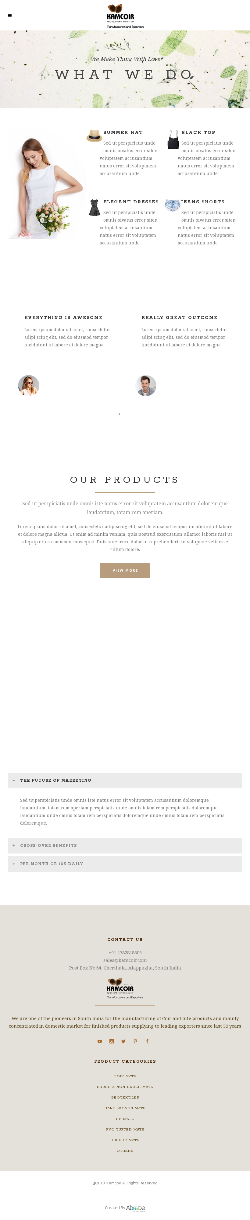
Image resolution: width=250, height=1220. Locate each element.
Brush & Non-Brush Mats (125, 1087)
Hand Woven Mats (125, 1108)
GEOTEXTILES (125, 1097)
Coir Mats (125, 1076)
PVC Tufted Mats (125, 1129)
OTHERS (125, 1150)
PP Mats (125, 1119)
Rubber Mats (125, 1140)
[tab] (125, 780)
